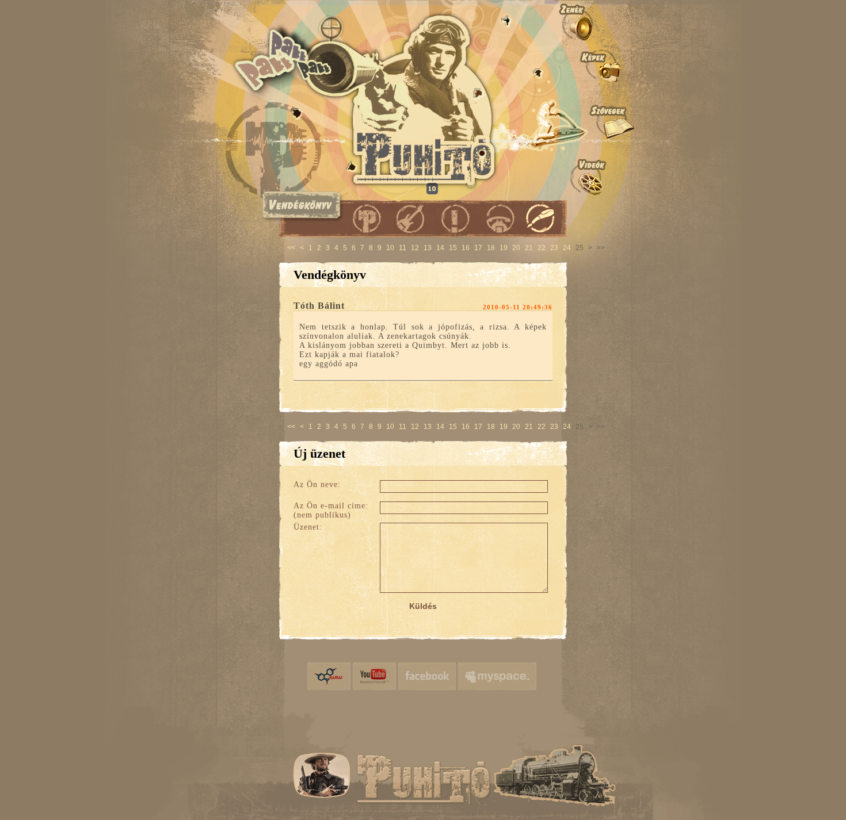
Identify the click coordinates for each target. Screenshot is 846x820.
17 (478, 248)
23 (554, 248)
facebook (427, 676)
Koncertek (410, 218)
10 (390, 248)
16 (466, 248)
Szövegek (596, 121)
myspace (497, 676)
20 (516, 248)
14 (440, 248)
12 (415, 248)
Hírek (453, 218)
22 (542, 248)
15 (453, 248)
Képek (596, 64)
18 (491, 248)
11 (402, 248)
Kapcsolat (496, 218)
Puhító (366, 218)
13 (428, 248)
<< (291, 248)
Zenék (596, 21)
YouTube (374, 676)
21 (529, 248)
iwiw (328, 676)
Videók (596, 176)
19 (504, 248)
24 (567, 248)
